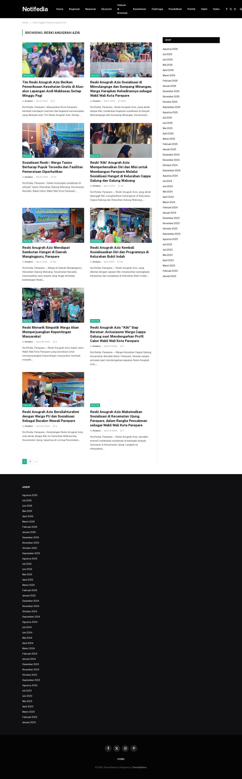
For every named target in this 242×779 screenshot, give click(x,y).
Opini (204, 9)
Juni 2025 (168, 123)
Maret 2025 (169, 139)
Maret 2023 (169, 265)
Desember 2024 (171, 154)
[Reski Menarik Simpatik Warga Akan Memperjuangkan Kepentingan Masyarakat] (53, 305)
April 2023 (168, 260)
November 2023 (171, 223)
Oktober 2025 (170, 102)
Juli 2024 (167, 181)
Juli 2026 (167, 54)
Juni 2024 (168, 186)
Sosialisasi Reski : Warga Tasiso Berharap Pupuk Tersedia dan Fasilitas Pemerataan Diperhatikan (52, 167)
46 (121, 262)
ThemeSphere (139, 767)
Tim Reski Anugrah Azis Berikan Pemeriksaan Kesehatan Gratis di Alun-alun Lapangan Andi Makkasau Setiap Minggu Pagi (53, 89)
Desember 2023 (171, 218)
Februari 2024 (170, 207)
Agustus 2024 (170, 175)
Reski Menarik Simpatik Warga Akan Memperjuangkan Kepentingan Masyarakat (50, 332)
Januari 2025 (169, 149)
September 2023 (171, 234)
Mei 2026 (168, 65)
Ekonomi (106, 9)
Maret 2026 (169, 75)
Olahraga (157, 9)
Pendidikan (175, 9)
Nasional (90, 9)
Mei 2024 (168, 191)
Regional (74, 9)
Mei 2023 (168, 255)
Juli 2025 (167, 117)
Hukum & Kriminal (122, 9)
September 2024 (172, 170)
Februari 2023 (170, 271)
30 (122, 186)
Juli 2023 (167, 244)
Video (216, 9)
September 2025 (171, 107)
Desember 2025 (171, 91)
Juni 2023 (168, 249)
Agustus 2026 (170, 49)
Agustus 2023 (170, 239)
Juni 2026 (168, 59)
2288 (123, 101)
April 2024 (168, 197)
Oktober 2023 (170, 228)
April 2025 (168, 133)
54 (55, 177)
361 (54, 262)
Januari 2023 (169, 276)
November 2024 (171, 160)
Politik (191, 9)
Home (59, 9)
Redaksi (29, 101)
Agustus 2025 (170, 112)
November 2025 (171, 96)
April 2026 (168, 70)
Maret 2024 (169, 202)
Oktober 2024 (170, 165)
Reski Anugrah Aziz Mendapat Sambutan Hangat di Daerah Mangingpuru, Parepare (46, 252)
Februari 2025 (170, 144)
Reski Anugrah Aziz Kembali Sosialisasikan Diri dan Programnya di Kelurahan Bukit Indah (119, 252)
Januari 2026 (169, 86)
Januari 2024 (169, 212)
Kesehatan (139, 9)
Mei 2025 (168, 128)
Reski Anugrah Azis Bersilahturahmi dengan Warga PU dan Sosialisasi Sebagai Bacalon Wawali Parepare (50, 416)
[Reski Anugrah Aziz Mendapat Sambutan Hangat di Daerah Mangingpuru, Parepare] (53, 225)
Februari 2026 (170, 80)
